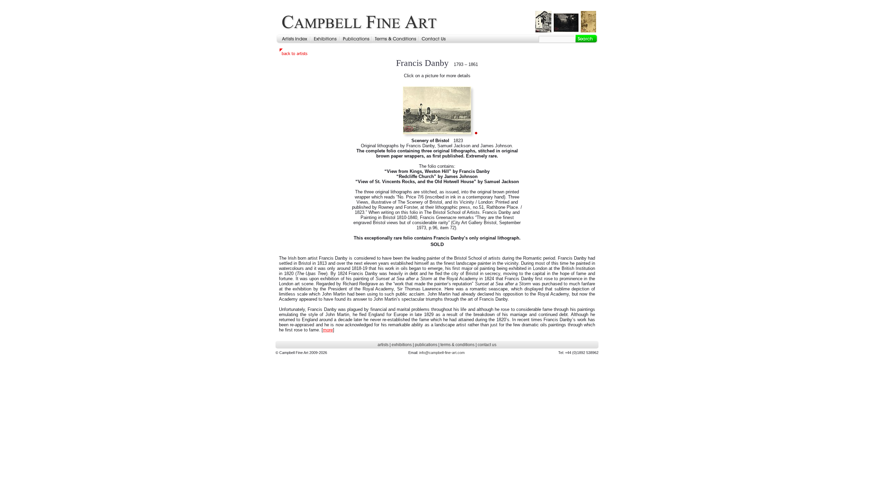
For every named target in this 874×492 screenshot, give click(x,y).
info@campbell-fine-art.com (442, 353)
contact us (487, 344)
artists (383, 344)
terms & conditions (457, 344)
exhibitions (402, 344)
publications (426, 344)
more (328, 329)
